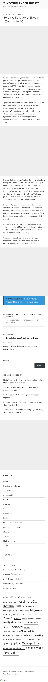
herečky (35, 320)
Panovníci (7, 504)
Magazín (6, 481)
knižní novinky (30, 606)
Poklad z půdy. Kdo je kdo (13, 584)
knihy (23, 606)
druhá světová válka (16, 597)
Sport (5, 500)
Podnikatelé (17, 618)
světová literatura (10, 631)
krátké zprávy (8, 611)
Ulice (5, 639)
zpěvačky (10, 322)
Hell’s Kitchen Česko (10, 602)
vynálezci (18, 639)
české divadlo (13, 320)
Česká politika (8, 509)
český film (25, 320)
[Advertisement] (24, 50)
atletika (5, 597)
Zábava (6, 537)
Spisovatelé (8, 495)
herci (21, 601)
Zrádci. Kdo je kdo (10, 565)
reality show (10, 622)
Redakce (19, 14)
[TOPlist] (4, 681)
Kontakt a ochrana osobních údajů (15, 671)
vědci (34, 639)
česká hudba (8, 648)
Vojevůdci (11, 639)
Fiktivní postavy (9, 541)
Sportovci (7, 491)
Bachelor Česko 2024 (11, 574)
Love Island (24, 611)
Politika (24, 618)
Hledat (6, 361)
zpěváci (17, 643)
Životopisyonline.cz (21, 3)
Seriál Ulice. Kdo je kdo (12, 579)
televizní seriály (33, 635)
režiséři (20, 622)
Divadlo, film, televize (17, 314)
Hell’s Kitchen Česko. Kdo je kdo (15, 570)
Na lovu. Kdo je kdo (10, 588)
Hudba (5, 518)
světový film (9, 635)
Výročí (5, 546)
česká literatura (19, 648)
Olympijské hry (17, 615)
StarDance (27, 627)
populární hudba (34, 618)
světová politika (27, 631)
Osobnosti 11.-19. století (12, 523)
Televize (19, 636)
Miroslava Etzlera (25, 191)
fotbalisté (28, 597)
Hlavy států (7, 513)
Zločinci (6, 532)
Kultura (17, 611)
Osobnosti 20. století (11, 527)
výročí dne (26, 639)
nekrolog (7, 614)
